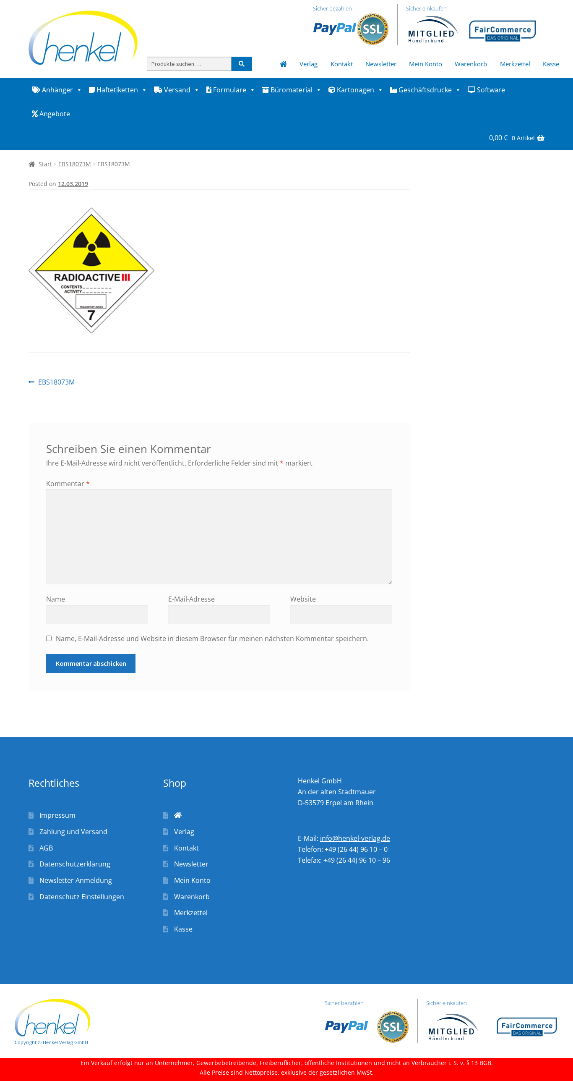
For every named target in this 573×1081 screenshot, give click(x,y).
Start (45, 164)
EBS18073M (74, 164)
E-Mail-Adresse (191, 599)
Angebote (54, 113)
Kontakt (342, 64)
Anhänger (56, 89)
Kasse (551, 64)
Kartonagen (354, 89)
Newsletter (380, 64)
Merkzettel (515, 64)
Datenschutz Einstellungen (81, 896)
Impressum (57, 815)
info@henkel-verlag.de (355, 838)
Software (490, 89)
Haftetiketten (116, 89)
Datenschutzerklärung (74, 864)
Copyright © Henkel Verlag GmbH (51, 1042)
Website (303, 599)
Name (55, 599)
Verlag (309, 64)
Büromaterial (291, 89)
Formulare (228, 89)
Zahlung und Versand (73, 831)
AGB (46, 848)
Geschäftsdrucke (424, 89)
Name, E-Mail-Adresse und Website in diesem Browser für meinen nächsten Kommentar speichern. (212, 638)
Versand (176, 89)
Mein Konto (425, 64)
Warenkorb (471, 64)
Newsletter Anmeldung (75, 880)
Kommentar (68, 483)
